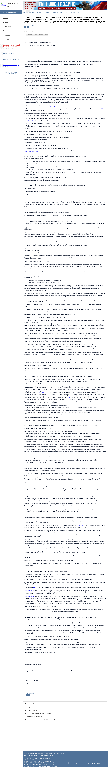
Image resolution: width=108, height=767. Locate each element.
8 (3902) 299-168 (28, 763)
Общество (6, 39)
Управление (6, 35)
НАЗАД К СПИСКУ (29, 25)
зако (34, 587)
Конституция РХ (29, 704)
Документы (6, 31)
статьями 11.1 (82, 525)
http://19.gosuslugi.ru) (31, 151)
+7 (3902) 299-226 (29, 758)
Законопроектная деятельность (33, 716)
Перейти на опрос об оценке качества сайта (98, 764)
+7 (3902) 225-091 (29, 759)
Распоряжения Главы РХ (32, 710)
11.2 (89, 525)
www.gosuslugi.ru (29, 120)
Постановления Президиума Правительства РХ (38, 713)
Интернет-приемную (48, 764)
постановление (29, 590)
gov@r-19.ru (31, 761)
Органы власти (7, 26)
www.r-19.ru (100, 109)
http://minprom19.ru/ (55, 106)
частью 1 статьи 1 (41, 392)
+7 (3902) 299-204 (29, 757)
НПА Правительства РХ (31, 707)
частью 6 (68, 397)
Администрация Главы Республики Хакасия (37, 34)
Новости (5, 18)
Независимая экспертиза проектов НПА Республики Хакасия (42, 719)
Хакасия (5, 22)
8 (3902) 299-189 (38, 763)
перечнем (27, 287)
